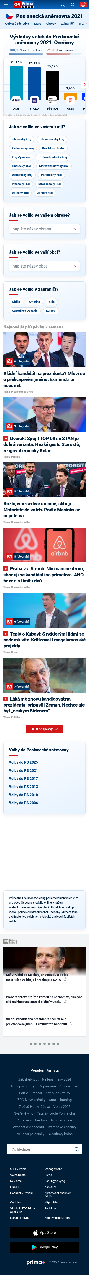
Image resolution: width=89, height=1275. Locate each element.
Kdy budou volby (57, 1093)
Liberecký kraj (21, 166)
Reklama (16, 1181)
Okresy (51, 23)
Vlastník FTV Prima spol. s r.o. (22, 1210)
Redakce (50, 1208)
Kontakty (50, 1187)
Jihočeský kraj (21, 139)
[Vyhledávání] (62, 4)
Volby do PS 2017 (23, 778)
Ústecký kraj (20, 192)
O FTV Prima (18, 1169)
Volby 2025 (61, 1107)
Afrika (16, 301)
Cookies (15, 1202)
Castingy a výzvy (54, 1181)
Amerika (34, 301)
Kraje (37, 23)
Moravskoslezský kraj (53, 166)
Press (48, 1175)
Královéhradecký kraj (53, 157)
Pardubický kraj (51, 175)
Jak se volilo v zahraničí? (33, 289)
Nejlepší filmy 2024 (56, 1079)
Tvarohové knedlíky (61, 1127)
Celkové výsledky (17, 23)
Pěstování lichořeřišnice (53, 1120)
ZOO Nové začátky (31, 1100)
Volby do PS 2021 (23, 770)
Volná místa (18, 1175)
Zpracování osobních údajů (57, 1194)
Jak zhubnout (28, 1079)
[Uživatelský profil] (72, 5)
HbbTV (14, 1187)
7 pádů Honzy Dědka (34, 1107)
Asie (52, 301)
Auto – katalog (60, 1100)
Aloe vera (24, 1120)
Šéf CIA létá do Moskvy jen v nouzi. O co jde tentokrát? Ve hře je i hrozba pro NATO (37, 977)
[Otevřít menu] (6, 5)
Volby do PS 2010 (23, 795)
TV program (47, 1086)
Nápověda (51, 1202)
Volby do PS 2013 (23, 787)
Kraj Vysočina (21, 157)
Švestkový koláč (60, 1134)
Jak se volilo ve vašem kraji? (37, 126)
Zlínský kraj (45, 192)
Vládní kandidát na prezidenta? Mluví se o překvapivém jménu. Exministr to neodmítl (37, 1021)
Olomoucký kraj (22, 175)
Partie (23, 1093)
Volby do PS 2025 (23, 762)
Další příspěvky (42, 729)
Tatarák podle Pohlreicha (56, 1113)
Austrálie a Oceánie (24, 310)
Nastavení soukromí (57, 1217)
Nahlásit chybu (19, 1217)
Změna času (68, 1086)
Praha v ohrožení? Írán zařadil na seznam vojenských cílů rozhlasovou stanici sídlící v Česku (44, 999)
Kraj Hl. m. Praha (53, 148)
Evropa (50, 310)
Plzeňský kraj (21, 184)
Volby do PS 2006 (23, 803)
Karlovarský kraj (23, 148)
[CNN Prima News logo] (24, 4)
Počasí (36, 1093)
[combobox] (43, 229)
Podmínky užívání (21, 1193)
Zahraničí (67, 23)
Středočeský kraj (49, 184)
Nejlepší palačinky (30, 1134)
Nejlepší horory (22, 1086)
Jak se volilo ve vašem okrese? (39, 215)
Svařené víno (24, 1113)
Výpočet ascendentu (28, 1127)
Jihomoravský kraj (52, 139)
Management (53, 1169)
